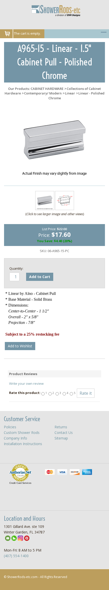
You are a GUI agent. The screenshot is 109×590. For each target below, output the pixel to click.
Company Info (15, 438)
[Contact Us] (7, 537)
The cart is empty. (27, 33)
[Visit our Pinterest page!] (26, 537)
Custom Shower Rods (22, 432)
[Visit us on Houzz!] (14, 537)
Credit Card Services (20, 483)
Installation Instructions (23, 443)
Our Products (18, 88)
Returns (61, 426)
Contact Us (64, 432)
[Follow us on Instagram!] (20, 537)
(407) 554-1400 (16, 555)
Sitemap (61, 438)
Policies (10, 426)
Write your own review (26, 383)
